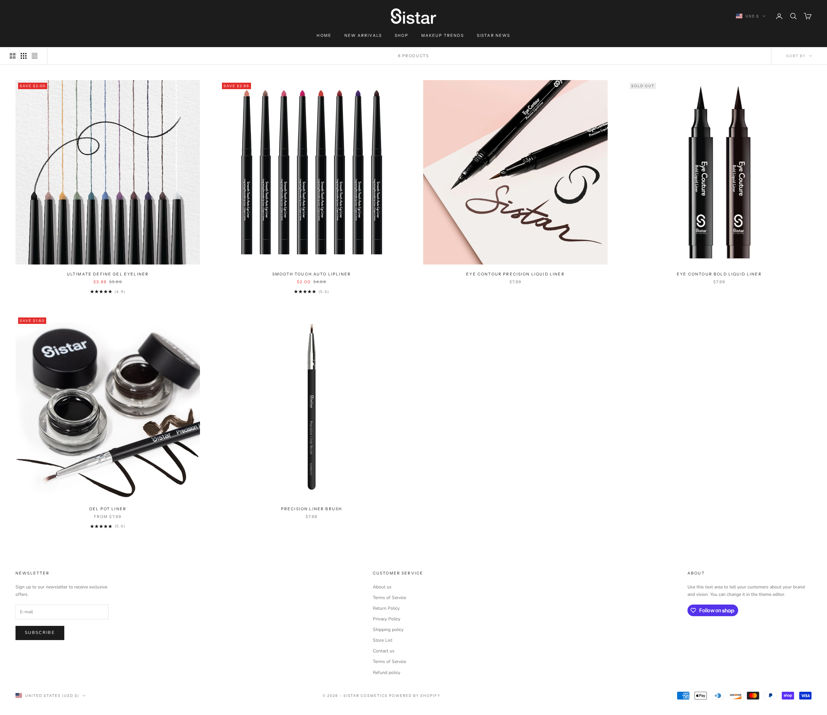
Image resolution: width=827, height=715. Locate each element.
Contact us (383, 651)
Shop (401, 35)
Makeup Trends (442, 35)
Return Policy (386, 608)
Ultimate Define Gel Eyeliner (108, 274)
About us (382, 587)
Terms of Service (389, 598)
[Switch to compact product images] (34, 56)
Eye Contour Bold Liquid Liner (719, 274)
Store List (383, 640)
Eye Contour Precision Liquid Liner (515, 274)
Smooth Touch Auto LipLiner (311, 274)
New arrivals (363, 35)
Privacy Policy (386, 619)
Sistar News (493, 35)
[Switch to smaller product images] (23, 56)
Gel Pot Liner (107, 508)
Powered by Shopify (414, 695)
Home (324, 35)
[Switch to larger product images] (13, 56)
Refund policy (386, 672)
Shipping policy (388, 630)
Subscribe (40, 633)
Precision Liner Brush (311, 508)
